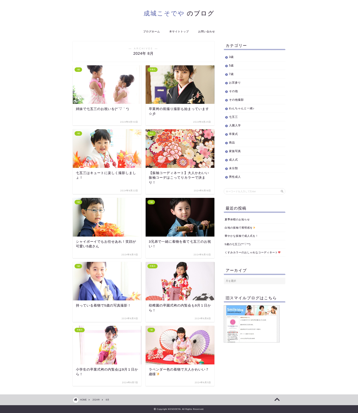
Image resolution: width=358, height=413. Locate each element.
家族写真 (235, 151)
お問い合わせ (206, 31)
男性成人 (235, 176)
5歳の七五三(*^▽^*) (238, 244)
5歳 (231, 65)
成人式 (233, 159)
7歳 (231, 74)
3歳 (231, 56)
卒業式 (233, 133)
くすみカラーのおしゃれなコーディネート (251, 252)
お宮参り (235, 82)
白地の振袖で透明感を (239, 227)
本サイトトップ (179, 31)
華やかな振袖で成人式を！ (241, 236)
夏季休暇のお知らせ (237, 219)
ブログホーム (151, 31)
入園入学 (235, 125)
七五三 (233, 116)
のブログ (179, 13)
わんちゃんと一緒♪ (242, 108)
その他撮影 (236, 99)
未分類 (233, 168)
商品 (232, 142)
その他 (233, 91)
